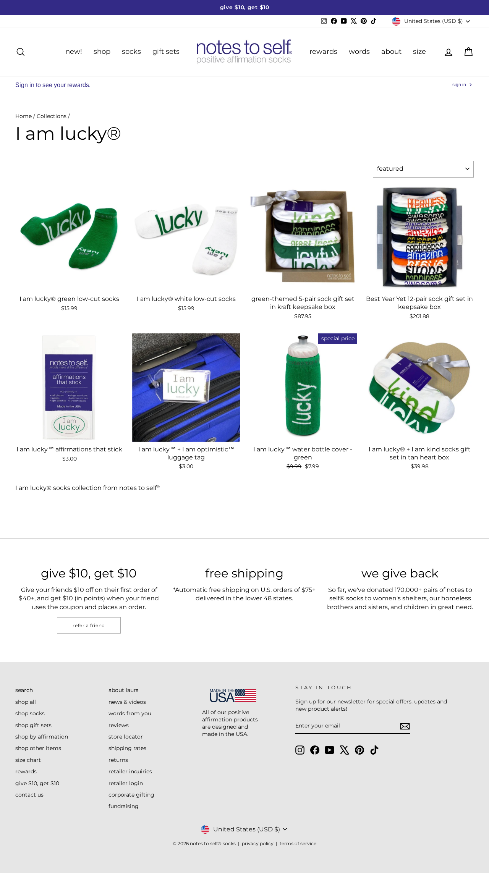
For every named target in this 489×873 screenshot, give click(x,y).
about (391, 51)
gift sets (166, 51)
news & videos (127, 702)
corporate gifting (131, 795)
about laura (123, 690)
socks (131, 51)
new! (73, 51)
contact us (29, 795)
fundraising (123, 806)
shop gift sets (33, 725)
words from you (129, 713)
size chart (28, 760)
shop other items (38, 748)
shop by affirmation (41, 737)
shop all (25, 702)
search (24, 690)
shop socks (30, 713)
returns (118, 760)
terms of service (298, 843)
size (419, 51)
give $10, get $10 (37, 783)
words (359, 51)
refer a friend (89, 625)
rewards (323, 51)
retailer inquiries (130, 771)
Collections (51, 116)
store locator (125, 737)
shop (102, 51)
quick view (69, 283)
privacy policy (258, 843)
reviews (118, 725)
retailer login (125, 783)
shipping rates (127, 748)
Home (23, 116)
